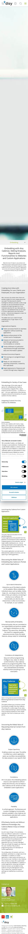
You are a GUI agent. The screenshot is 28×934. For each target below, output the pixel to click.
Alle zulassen (14, 487)
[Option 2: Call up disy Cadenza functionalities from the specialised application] (14, 524)
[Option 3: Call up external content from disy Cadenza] (14, 687)
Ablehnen (14, 497)
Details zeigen (19, 482)
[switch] (24, 466)
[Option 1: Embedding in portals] (14, 414)
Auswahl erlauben (14, 492)
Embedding (14, 242)
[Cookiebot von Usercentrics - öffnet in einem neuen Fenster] (19, 435)
